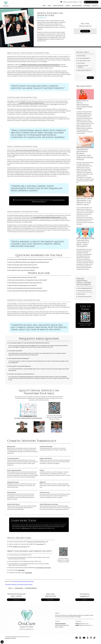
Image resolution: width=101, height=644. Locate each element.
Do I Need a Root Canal (84, 60)
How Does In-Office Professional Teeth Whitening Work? (84, 105)
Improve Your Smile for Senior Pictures (23, 581)
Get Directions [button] (16, 599)
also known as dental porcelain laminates (27, 150)
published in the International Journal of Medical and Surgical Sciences (40, 64)
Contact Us (84, 599)
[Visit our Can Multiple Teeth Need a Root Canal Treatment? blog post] (85, 238)
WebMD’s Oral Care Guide (20, 546)
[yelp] (87, 638)
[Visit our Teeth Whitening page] (56, 432)
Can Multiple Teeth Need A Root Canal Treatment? (82, 243)
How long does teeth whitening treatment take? (22, 277)
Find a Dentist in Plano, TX (84, 70)
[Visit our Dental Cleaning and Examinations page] (21, 432)
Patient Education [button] (76, 5)
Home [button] (44, 5)
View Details (21, 570)
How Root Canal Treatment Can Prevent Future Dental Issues (84, 201)
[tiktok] (94, 638)
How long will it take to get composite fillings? (22, 270)
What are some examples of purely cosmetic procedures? (25, 288)
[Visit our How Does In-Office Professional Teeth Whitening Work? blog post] (85, 99)
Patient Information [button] (58, 5)
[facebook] (76, 638)
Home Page (40, 544)
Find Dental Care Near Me (84, 296)
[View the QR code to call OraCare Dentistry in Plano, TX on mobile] (85, 321)
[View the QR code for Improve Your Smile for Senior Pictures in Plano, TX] (54, 413)
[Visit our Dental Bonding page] (39, 432)
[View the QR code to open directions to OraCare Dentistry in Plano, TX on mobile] (63, 556)
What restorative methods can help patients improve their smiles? (28, 280)
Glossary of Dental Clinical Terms (36, 541)
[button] (2, 641)
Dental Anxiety (81, 56)
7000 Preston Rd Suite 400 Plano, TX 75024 (72, 2)
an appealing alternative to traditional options (31, 103)
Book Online (85, 31)
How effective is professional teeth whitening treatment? (25, 283)
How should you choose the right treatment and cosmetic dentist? (28, 291)
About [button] (49, 5)
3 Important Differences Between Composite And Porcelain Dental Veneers (84, 154)
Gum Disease (81, 63)
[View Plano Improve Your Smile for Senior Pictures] (17, 46)
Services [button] (67, 5)
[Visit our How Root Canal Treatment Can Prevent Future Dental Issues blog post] (85, 197)
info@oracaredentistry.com (86, 625)
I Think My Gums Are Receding (83, 66)
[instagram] (91, 638)
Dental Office (81, 294)
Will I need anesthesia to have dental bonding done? (24, 267)
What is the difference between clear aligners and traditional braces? (29, 262)
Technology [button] (87, 5)
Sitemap (14, 638)
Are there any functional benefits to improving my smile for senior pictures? (30, 259)
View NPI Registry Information (43, 567)
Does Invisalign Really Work (85, 288)
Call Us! (92, 2)
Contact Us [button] (95, 5)
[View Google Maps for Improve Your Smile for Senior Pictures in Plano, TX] (28, 416)
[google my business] (80, 638)
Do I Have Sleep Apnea (84, 58)
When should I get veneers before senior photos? (23, 265)
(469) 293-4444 (43, 39)
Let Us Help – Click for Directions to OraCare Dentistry (28, 418)
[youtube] (84, 638)
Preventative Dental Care (84, 291)
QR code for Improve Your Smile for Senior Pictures (18, 584)
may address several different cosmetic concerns (47, 217)
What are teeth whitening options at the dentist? (23, 285)
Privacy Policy (8, 638)
